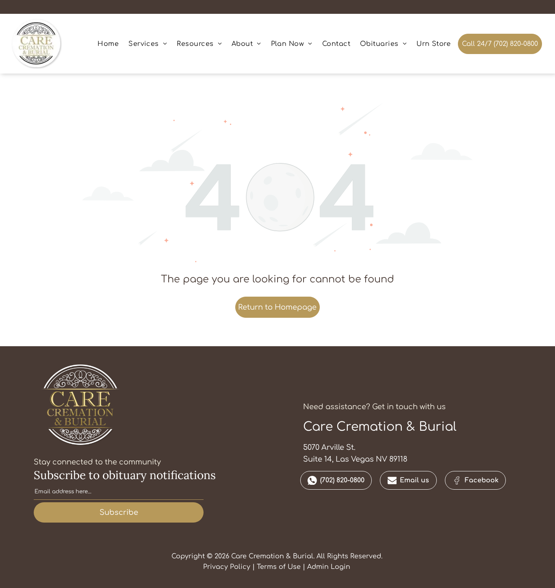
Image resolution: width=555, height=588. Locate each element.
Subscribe (119, 512)
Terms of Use (279, 567)
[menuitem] (108, 43)
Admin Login (328, 567)
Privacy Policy (226, 567)
